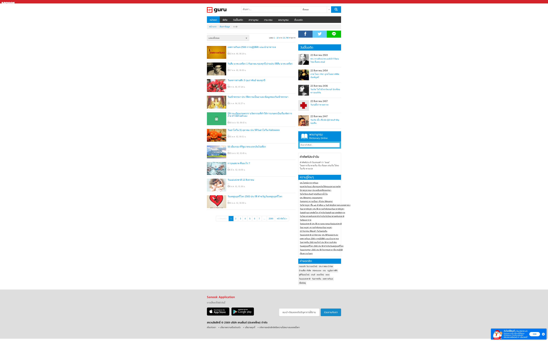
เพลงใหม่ (320, 275)
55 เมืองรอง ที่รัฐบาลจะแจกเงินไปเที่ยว (247, 146)
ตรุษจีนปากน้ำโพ (321, 194)
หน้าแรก (213, 20)
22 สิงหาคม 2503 (319, 55)
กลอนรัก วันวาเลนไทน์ (308, 266)
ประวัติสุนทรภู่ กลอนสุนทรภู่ (311, 198)
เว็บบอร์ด (298, 20)
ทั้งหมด (306, 9)
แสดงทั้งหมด (213, 38)
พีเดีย (225, 20)
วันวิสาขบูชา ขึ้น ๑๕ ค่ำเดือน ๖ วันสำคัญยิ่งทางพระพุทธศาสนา (325, 205)
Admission (317, 270)
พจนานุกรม (283, 20)
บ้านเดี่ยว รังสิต (305, 270)
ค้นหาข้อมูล (225, 26)
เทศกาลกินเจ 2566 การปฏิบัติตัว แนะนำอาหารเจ (252, 47)
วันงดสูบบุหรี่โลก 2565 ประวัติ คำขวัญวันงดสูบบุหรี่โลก (255, 196)
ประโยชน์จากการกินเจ (309, 183)
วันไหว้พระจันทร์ (306, 194)
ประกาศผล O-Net (326, 266)
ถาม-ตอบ (268, 20)
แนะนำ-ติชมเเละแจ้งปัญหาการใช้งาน (299, 312)
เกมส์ (313, 275)
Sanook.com (8, 2)
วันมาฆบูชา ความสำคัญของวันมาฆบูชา (316, 227)
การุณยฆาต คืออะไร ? (239, 163)
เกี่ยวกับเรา (211, 327)
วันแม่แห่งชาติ (304, 279)
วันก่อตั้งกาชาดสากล (319, 105)
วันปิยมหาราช (305, 220)
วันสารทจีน (316, 279)
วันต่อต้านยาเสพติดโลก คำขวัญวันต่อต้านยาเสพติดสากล (322, 213)
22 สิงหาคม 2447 (319, 116)
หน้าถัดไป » (282, 218)
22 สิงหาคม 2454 (319, 70)
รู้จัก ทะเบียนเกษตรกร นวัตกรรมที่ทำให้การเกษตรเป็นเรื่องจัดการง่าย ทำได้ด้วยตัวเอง (260, 114)
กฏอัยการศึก (332, 270)
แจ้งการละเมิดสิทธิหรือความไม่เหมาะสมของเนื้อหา (279, 327)
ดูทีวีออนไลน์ (304, 275)
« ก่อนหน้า (222, 218)
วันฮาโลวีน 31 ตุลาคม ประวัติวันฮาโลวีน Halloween (254, 130)
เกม (324, 270)
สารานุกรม (253, 20)
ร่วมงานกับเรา (331, 312)
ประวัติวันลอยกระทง (330, 235)
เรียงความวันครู (306, 253)
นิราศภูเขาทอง (306, 190)
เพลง (327, 275)
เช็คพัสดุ (302, 283)
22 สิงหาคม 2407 (319, 101)
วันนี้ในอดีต (238, 20)
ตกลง (534, 334)
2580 (271, 218)
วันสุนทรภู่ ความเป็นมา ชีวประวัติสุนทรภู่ (316, 201)
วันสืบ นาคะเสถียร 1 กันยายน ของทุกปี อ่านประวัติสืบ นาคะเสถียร (260, 64)
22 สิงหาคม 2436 (319, 86)
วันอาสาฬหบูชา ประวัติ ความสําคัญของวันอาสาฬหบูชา (322, 209)
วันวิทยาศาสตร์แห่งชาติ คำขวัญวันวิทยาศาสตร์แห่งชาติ (322, 216)
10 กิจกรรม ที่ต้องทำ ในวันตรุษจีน (313, 231)
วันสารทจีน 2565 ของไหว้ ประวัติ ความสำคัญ (318, 242)
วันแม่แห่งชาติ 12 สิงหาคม (241, 180)
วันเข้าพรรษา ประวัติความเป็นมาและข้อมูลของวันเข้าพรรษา (258, 97)
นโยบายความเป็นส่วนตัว (510, 337)
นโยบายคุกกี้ (523, 337)
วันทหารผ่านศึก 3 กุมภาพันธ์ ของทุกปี (246, 80)
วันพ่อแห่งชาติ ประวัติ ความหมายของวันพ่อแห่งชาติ (321, 224)
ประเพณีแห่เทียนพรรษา (321, 190)
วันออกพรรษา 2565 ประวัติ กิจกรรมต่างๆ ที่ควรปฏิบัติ (321, 250)
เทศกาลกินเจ (328, 279)
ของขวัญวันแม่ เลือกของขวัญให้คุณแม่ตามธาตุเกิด (320, 187)
